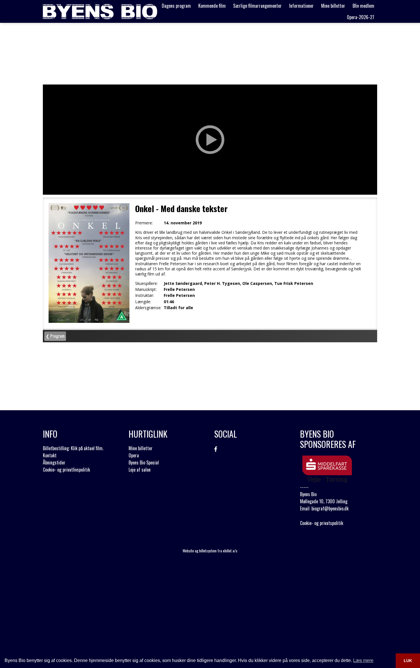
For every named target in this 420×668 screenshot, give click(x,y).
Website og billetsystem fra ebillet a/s (210, 551)
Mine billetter (333, 5)
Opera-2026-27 (360, 17)
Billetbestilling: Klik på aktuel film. (73, 448)
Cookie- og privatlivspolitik (66, 469)
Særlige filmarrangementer (257, 5)
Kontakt (50, 455)
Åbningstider (54, 462)
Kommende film (212, 5)
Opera (134, 455)
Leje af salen (140, 469)
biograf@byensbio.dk (330, 508)
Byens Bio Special (144, 462)
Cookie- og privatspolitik (321, 523)
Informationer (301, 5)
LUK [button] (408, 660)
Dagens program (176, 5)
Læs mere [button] (363, 660)
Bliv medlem (363, 5)
